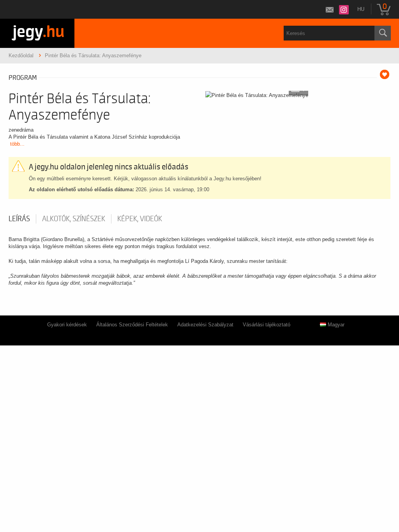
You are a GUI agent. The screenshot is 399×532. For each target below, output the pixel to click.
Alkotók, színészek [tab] (73, 219)
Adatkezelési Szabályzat (205, 325)
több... (17, 144)
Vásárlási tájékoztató (266, 325)
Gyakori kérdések (67, 325)
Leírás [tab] (19, 219)
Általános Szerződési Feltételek (132, 325)
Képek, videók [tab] (139, 219)
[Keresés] (382, 33)
